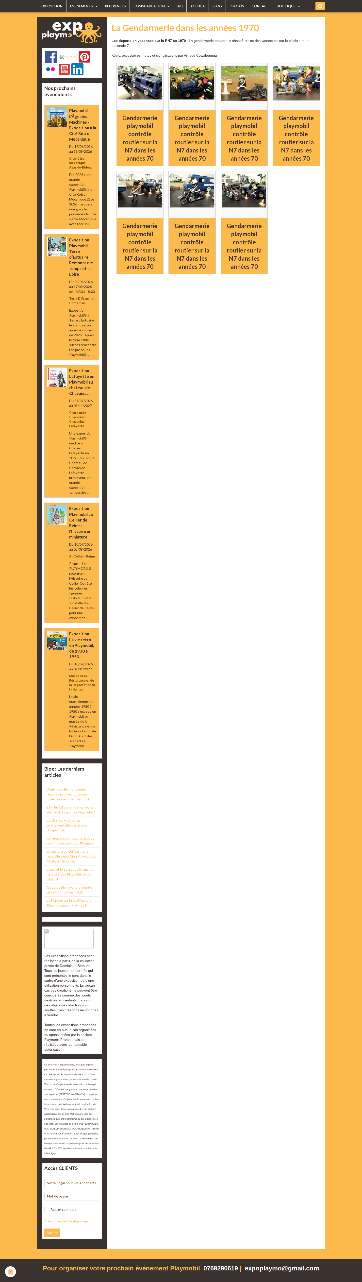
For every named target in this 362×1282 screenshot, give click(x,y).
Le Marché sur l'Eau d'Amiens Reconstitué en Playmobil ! (69, 902)
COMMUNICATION (149, 6)
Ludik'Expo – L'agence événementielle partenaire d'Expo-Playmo (67, 825)
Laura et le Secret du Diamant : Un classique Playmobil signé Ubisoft (70, 874)
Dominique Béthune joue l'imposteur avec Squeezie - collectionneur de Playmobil (68, 794)
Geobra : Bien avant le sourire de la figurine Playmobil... (69, 889)
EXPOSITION (52, 6)
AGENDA (197, 6)
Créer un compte (55, 1221)
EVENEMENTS (82, 6)
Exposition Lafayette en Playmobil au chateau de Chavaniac (81, 382)
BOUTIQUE (286, 6)
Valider (52, 1233)
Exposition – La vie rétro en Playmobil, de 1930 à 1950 (81, 645)
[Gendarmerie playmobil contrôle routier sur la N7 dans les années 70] (140, 86)
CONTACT (260, 6)
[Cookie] (10, 1271)
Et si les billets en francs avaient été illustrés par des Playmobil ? (71, 809)
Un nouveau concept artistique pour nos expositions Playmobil (71, 840)
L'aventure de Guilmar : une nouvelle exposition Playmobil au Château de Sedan (72, 856)
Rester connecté (63, 1209)
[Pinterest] (84, 56)
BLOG (217, 6)
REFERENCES (115, 6)
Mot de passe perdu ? (81, 1221)
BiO (180, 6)
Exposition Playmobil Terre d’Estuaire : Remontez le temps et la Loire (81, 257)
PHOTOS (237, 6)
